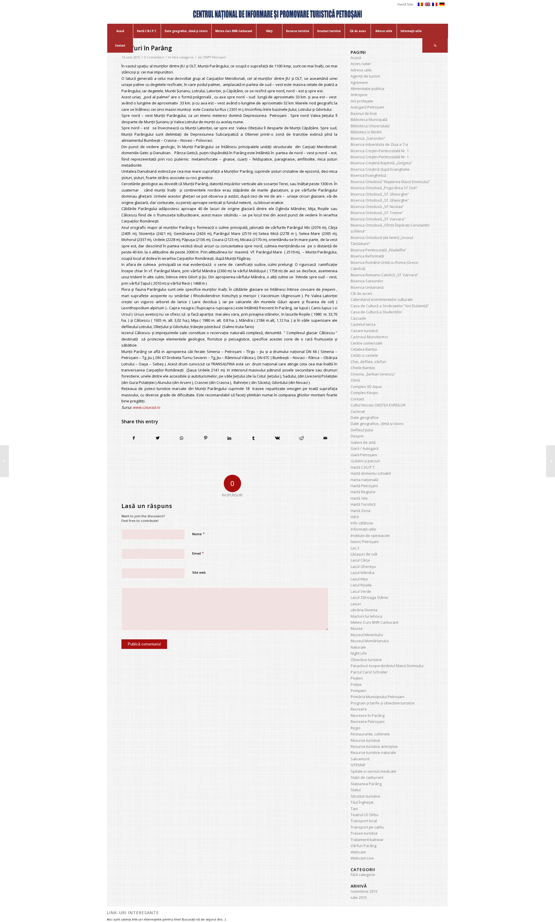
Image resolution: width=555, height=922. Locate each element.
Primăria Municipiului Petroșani (377, 696)
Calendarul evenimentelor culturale (382, 299)
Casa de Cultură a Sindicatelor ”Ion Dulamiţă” (390, 305)
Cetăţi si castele (364, 355)
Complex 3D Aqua (366, 386)
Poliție (356, 684)
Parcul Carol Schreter (369, 672)
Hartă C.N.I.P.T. (363, 467)
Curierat (358, 411)
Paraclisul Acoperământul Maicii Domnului (387, 665)
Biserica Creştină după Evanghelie (380, 169)
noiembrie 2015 (364, 891)
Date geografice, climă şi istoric (377, 423)
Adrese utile (361, 70)
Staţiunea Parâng (366, 783)
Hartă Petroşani (364, 485)
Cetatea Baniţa (364, 349)
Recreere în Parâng (367, 715)
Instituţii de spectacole (370, 535)
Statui (356, 789)
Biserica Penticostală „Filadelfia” (378, 250)
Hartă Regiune (363, 491)
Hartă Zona (360, 510)
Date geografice (365, 417)
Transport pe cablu (367, 827)
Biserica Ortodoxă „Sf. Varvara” (378, 219)
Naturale (358, 647)
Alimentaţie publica (367, 88)
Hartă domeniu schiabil (371, 473)
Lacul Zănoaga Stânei (369, 597)
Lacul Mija (359, 578)
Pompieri (358, 690)
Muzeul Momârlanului (370, 640)
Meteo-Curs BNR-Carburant (374, 622)
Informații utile (363, 529)
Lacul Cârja (360, 560)
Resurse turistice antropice (374, 746)
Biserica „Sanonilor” (368, 138)
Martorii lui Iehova (366, 616)
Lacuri (356, 603)
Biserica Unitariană (367, 287)
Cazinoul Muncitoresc (369, 336)
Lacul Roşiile (361, 585)
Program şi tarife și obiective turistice (383, 703)
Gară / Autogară (364, 448)
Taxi (354, 808)
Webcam (358, 852)
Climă (355, 380)
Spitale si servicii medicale (373, 771)
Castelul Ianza (363, 324)
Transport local (364, 820)
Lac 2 (355, 548)
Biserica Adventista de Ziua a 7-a (379, 144)
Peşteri (357, 678)
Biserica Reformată (367, 256)
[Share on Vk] (277, 438)
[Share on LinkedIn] (229, 438)
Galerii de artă (363, 442)
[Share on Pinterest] (205, 438)
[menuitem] (404, 4)
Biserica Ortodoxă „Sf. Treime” (377, 212)
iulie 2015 (359, 897)
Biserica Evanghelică (368, 175)
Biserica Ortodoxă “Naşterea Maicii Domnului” (390, 181)
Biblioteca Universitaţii (370, 125)
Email (198, 553)
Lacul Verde (361, 591)
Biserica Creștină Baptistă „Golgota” (381, 162)
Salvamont (360, 758)
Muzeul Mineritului (367, 634)
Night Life (359, 653)
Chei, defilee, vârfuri (368, 361)
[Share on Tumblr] (253, 438)
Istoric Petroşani (365, 541)
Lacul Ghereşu (363, 566)
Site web (199, 572)
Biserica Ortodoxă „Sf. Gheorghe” (380, 194)
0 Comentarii (154, 57)
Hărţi (355, 516)
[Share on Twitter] (158, 438)
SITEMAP (358, 765)
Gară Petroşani (364, 454)
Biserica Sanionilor (367, 281)
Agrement (359, 82)
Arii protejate (362, 101)
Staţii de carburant (367, 777)
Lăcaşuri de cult (364, 554)
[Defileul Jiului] (4, 461)
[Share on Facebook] (134, 438)
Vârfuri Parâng (363, 845)
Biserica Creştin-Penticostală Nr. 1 (380, 150)
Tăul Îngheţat (362, 802)
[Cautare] (435, 45)
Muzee (357, 628)
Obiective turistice (366, 659)
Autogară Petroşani (367, 107)
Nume (198, 533)
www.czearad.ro (146, 407)
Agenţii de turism (365, 76)
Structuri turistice (365, 796)
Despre (357, 436)
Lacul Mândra (362, 572)
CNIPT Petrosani (214, 57)
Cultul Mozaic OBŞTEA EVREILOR (378, 405)
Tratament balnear (367, 839)
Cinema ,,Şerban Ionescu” (373, 374)
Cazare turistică (364, 330)
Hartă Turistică (363, 504)
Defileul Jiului (362, 430)
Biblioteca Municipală (369, 119)
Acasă (356, 57)
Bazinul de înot (364, 113)
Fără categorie (183, 57)
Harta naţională (364, 479)
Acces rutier (361, 63)
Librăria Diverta (364, 609)
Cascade (358, 318)
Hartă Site (405, 4)
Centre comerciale (366, 343)
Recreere (359, 709)
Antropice (359, 94)
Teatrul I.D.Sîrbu (364, 814)
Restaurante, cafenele (370, 734)
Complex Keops (364, 392)
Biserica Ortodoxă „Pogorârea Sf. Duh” (384, 187)
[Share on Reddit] (301, 438)
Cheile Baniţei (363, 367)
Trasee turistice (364, 833)
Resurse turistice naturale (373, 752)
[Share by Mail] (325, 438)
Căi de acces (361, 293)
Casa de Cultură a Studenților (376, 311)
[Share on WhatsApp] (182, 438)
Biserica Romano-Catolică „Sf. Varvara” (384, 274)
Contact (357, 399)
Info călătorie (362, 523)
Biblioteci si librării (366, 132)
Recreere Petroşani (367, 721)
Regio (355, 727)
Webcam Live (362, 858)
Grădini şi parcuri (365, 460)
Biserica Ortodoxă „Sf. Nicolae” (377, 206)
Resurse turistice (365, 740)
